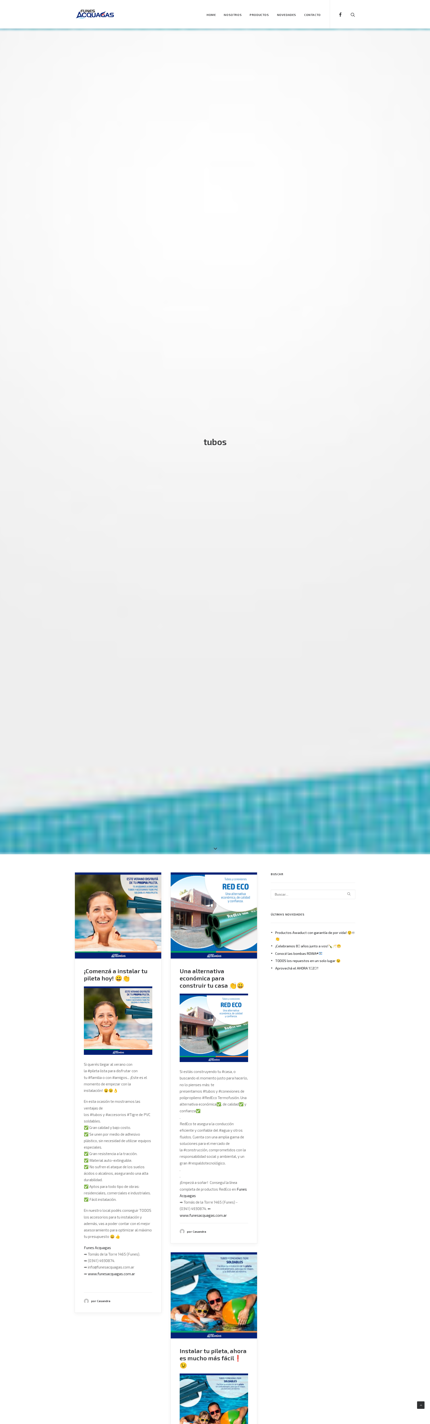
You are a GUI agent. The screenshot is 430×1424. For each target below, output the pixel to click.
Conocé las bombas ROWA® (297, 953)
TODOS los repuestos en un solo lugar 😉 (307, 961)
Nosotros (233, 14)
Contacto (312, 14)
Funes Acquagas (97, 1247)
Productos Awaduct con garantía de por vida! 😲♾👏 (315, 935)
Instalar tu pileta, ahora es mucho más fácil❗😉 (213, 1358)
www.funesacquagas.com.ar (111, 1273)
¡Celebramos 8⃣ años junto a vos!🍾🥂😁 (308, 946)
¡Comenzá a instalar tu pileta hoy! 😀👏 (116, 974)
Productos (259, 14)
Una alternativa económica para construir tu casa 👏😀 (212, 978)
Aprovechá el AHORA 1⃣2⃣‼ (297, 968)
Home (211, 14)
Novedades (286, 14)
